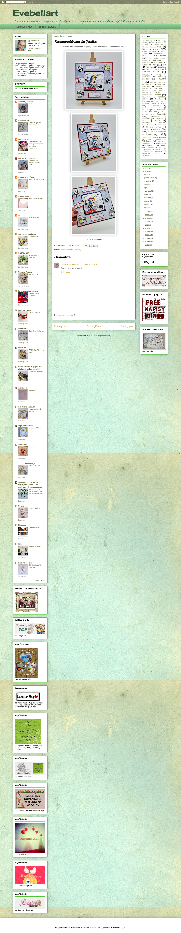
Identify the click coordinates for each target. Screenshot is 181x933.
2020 (147, 225)
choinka (154, 51)
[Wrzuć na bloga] (88, 246)
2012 (147, 245)
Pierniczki (145, 110)
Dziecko (162, 56)
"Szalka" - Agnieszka (70, 264)
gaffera (93, 927)
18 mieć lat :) (33, 274)
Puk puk (32, 447)
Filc (164, 65)
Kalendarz (146, 76)
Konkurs (159, 86)
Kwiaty (157, 92)
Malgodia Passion (25, 272)
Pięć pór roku (23, 140)
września (148, 181)
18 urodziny (147, 41)
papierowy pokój (24, 310)
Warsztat (155, 137)
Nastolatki (158, 99)
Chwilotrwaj (22, 445)
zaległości (32, 390)
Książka (144, 90)
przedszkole (155, 116)
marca (147, 201)
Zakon (160, 147)
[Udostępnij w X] (91, 246)
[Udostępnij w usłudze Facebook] (94, 246)
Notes (163, 103)
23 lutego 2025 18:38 (88, 264)
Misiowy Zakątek (25, 196)
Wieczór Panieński (154, 139)
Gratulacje (162, 67)
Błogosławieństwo (148, 47)
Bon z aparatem (34, 236)
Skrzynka (149, 127)
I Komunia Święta (154, 70)
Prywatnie (161, 114)
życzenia (145, 155)
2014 (147, 238)
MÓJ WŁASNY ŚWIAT (26, 177)
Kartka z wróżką (34, 508)
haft (147, 69)
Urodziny (77, 250)
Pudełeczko (159, 119)
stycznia (147, 208)
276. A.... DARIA (34, 466)
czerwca (147, 191)
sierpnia (147, 184)
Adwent (160, 41)
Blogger (122, 927)
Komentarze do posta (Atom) (99, 335)
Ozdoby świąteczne (154, 106)
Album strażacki (34, 312)
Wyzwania (151, 146)
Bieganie (148, 44)
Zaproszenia (146, 149)
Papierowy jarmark (25, 426)
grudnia (147, 174)
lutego (147, 204)
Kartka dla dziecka (35, 198)
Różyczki (150, 125)
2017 (147, 228)
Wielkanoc (147, 141)
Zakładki (150, 147)
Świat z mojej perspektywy (28, 291)
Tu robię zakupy (47, 27)
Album (144, 42)
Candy (144, 52)
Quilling (144, 121)
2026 (147, 168)
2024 (147, 212)
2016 (147, 232)
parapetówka (158, 108)
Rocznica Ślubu (148, 123)
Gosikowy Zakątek (25, 102)
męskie (70, 250)
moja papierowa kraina (27, 234)
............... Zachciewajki (26, 464)
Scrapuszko (162, 125)
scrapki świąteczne (35, 546)
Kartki (63, 250)
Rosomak (162, 123)
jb (19, 215)
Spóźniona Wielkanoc (36, 331)
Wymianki (146, 144)
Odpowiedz (65, 272)
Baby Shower (161, 42)
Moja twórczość (24, 121)
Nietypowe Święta (149, 103)
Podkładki (162, 110)
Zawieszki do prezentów (152, 151)
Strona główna (24, 27)
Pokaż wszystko (40, 580)
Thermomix (162, 131)
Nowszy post (60, 326)
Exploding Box (149, 65)
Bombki (159, 47)
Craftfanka (22, 329)
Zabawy (163, 146)
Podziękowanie (34, 217)
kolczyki (152, 82)
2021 (147, 222)
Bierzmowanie (158, 44)
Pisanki (153, 110)
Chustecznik (158, 53)
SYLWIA (145, 129)
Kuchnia (145, 92)
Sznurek (155, 129)
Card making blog (25, 563)
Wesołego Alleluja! (35, 428)
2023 (147, 215)
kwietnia (147, 198)
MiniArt (21, 506)
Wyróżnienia (161, 144)
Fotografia (150, 67)
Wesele (163, 137)
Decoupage (146, 56)
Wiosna (160, 141)
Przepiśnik (146, 119)
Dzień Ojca (146, 62)
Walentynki (145, 137)
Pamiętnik (145, 108)
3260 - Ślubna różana (36, 179)
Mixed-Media (146, 97)
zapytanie (159, 149)
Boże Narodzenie (150, 49)
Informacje (158, 74)
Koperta (145, 88)
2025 (147, 172)
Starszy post (127, 326)
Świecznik (151, 131)
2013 (147, 242)
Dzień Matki (157, 60)
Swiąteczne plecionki (36, 371)
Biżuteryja (22, 525)
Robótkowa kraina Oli (26, 407)
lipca (146, 188)
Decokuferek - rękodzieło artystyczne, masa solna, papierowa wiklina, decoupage (30, 485)
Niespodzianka (147, 101)
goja (19, 544)
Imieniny (145, 74)
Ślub (164, 129)
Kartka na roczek (35, 104)
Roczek (157, 121)
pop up (149, 114)
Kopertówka (158, 88)
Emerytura (158, 62)
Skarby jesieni (34, 527)
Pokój (164, 112)
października (149, 178)
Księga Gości (157, 90)
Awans (152, 42)
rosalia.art (22, 348)
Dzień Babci (153, 58)
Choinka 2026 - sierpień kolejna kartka (34, 163)
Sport (160, 127)
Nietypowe (159, 101)
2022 (147, 218)
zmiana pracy (147, 153)
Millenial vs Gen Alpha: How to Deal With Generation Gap (36, 491)
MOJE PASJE (23, 253)
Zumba (158, 154)
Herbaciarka (157, 69)
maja (146, 194)
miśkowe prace (24, 388)
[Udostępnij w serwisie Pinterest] (96, 246)
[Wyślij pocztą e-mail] (86, 246)
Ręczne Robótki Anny (26, 159)
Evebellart (35, 13)
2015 (147, 235)
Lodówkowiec (147, 95)
